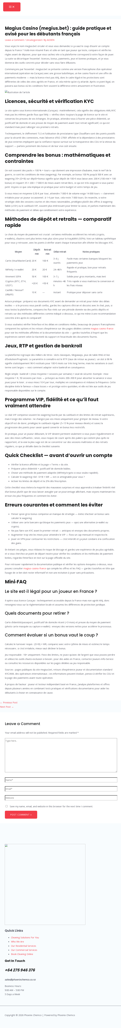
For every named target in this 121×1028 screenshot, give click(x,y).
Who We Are (17, 941)
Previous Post (8, 702)
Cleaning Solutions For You (25, 937)
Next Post (7, 706)
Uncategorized (34, 39)
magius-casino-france (102, 328)
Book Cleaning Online (22, 954)
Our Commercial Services (24, 949)
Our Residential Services (23, 945)
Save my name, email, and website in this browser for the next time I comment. (51, 806)
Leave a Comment (14, 39)
